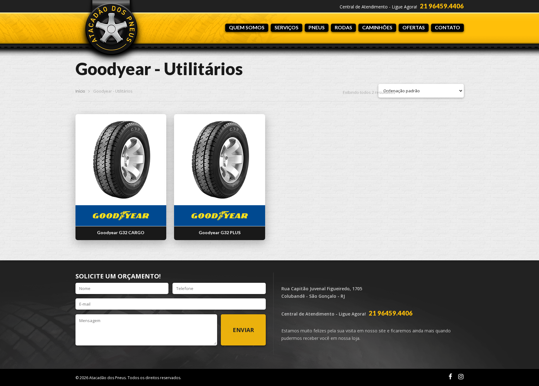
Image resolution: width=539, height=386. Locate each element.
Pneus (316, 27)
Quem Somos (247, 27)
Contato (447, 27)
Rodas (343, 27)
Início (80, 91)
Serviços (286, 27)
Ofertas (413, 27)
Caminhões (377, 27)
